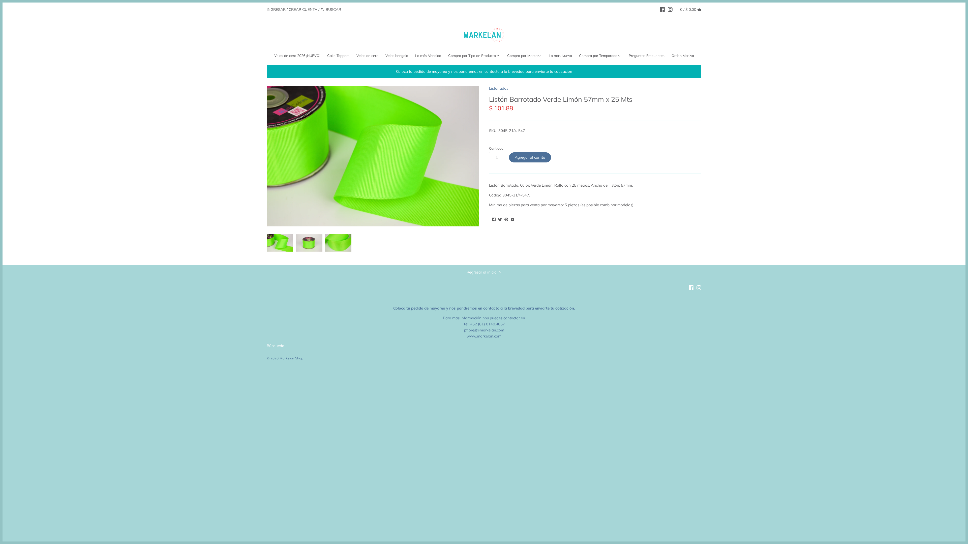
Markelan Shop (291, 358)
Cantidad (496, 148)
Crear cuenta (303, 9)
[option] (280, 243)
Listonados (498, 88)
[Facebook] (662, 9)
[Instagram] (670, 9)
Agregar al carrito (530, 157)
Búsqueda (275, 345)
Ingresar (276, 9)
